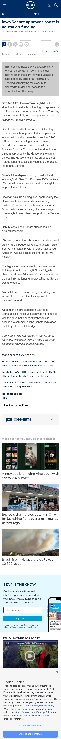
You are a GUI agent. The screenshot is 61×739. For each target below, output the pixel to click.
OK (57, 672)
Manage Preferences (30, 725)
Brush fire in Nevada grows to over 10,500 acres (28, 561)
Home (35, 14)
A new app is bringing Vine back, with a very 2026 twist (30, 475)
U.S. (5, 398)
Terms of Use (16, 627)
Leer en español (50, 51)
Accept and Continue (30, 733)
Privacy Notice (30, 627)
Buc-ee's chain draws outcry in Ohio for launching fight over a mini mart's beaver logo (30, 518)
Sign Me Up (22, 618)
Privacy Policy (46, 705)
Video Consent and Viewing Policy (33, 712)
